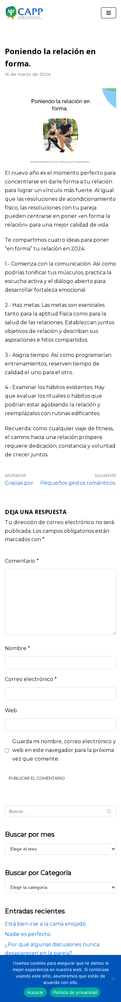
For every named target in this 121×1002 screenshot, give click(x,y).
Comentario (22, 561)
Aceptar (35, 992)
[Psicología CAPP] (24, 13)
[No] (113, 978)
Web (11, 710)
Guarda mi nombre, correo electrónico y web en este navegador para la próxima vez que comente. (64, 750)
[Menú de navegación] (108, 12)
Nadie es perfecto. (28, 934)
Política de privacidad (75, 992)
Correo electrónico (31, 679)
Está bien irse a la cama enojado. (46, 924)
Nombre (17, 648)
